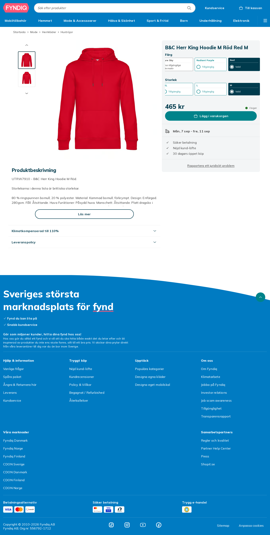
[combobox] (114, 8)
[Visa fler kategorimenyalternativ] (265, 20)
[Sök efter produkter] (189, 8)
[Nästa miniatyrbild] (26, 93)
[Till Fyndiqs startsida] (16, 8)
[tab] (26, 60)
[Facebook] (158, 524)
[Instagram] (127, 524)
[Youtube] (143, 524)
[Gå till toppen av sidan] (260, 297)
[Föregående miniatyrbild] (26, 45)
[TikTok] (111, 524)
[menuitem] (15, 20)
